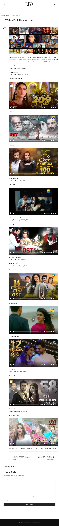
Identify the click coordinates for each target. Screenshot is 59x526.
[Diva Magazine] (29, 4)
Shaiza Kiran (5, 24)
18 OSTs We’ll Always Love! (17, 20)
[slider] (26, 107)
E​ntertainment (5, 15)
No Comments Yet (10, 466)
